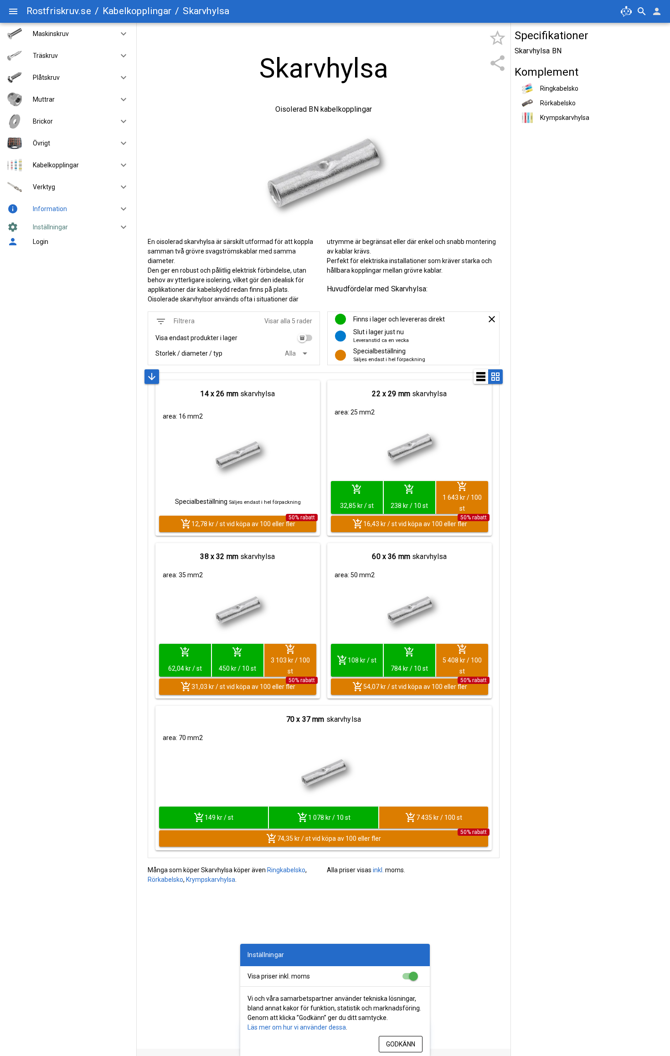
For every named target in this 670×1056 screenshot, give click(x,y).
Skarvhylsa (206, 10)
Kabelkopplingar (137, 10)
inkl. (378, 870)
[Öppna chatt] (626, 11)
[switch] (305, 337)
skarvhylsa (237, 393)
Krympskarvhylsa (210, 879)
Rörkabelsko (165, 879)
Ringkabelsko (286, 870)
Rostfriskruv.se (58, 10)
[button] (120, 33)
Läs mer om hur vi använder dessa (296, 1027)
